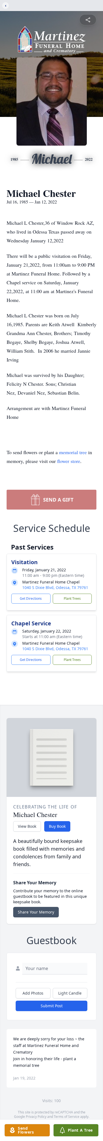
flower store (68, 461)
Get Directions (31, 598)
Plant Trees (72, 598)
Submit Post (52, 1005)
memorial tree (73, 452)
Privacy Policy (36, 1116)
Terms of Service (66, 1116)
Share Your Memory (36, 912)
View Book (27, 826)
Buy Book (57, 826)
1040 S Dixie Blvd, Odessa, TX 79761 (55, 587)
